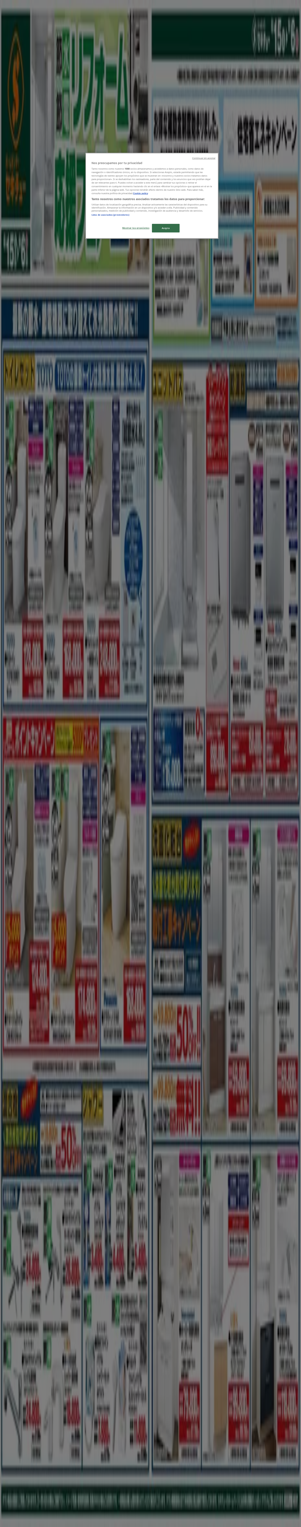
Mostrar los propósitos (135, 227)
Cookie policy (140, 193)
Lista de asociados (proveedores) (110, 214)
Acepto (166, 228)
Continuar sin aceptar (203, 158)
